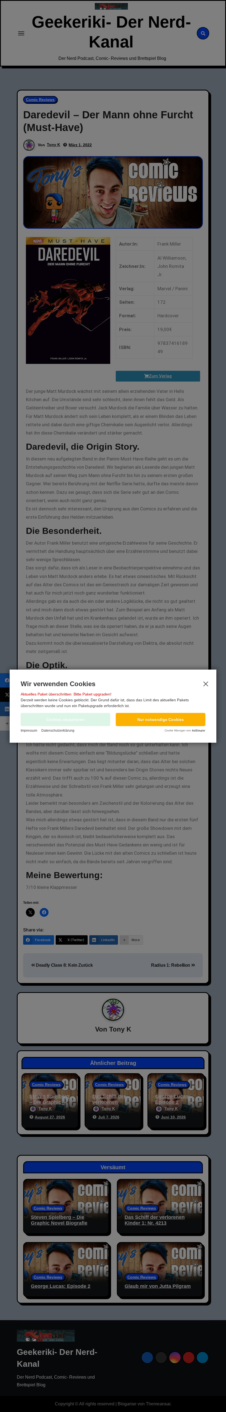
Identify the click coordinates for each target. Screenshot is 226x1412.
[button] (160, 719)
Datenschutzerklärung (57, 730)
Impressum (29, 730)
